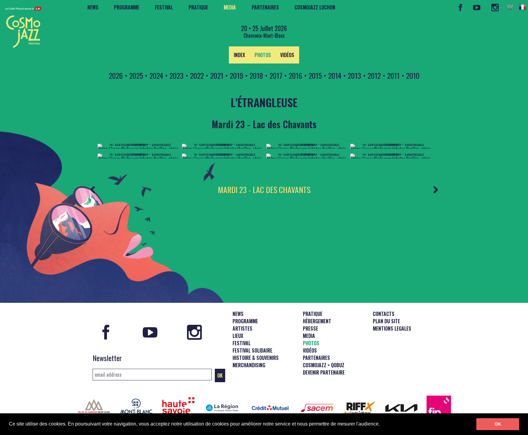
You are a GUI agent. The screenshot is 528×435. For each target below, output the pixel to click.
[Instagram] (495, 7)
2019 (236, 75)
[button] (382, 425)
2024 (156, 75)
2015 (315, 75)
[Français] (522, 7)
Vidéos (287, 55)
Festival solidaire (252, 350)
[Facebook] (460, 7)
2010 (413, 75)
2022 (197, 75)
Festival (164, 7)
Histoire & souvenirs (256, 357)
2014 (334, 75)
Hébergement (317, 321)
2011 (393, 75)
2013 (354, 75)
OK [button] (498, 424)
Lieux (238, 335)
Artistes (242, 328)
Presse (310, 328)
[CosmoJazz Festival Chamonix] (21, 25)
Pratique (198, 7)
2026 (116, 75)
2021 (216, 75)
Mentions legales (392, 328)
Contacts (383, 313)
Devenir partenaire (324, 372)
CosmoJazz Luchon (315, 7)
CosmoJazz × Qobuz (323, 365)
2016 (295, 75)
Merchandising (249, 365)
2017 (276, 75)
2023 (177, 75)
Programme (126, 7)
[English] (510, 7)
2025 (136, 75)
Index (239, 55)
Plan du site (386, 321)
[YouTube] (476, 7)
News (92, 7)
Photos (263, 55)
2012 (374, 75)
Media (230, 7)
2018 (256, 75)
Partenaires (265, 7)
